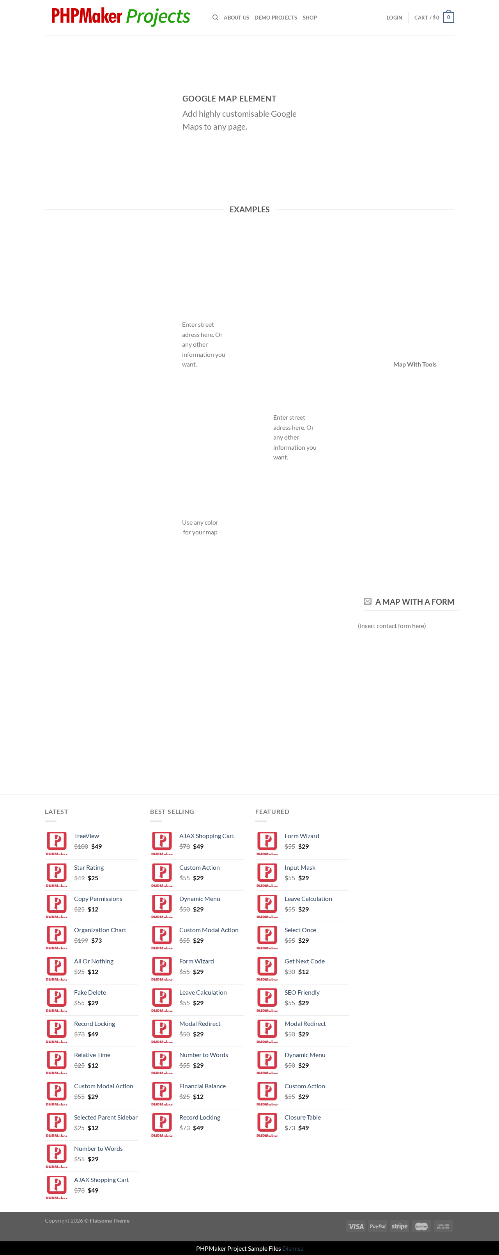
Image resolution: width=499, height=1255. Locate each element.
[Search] (215, 17)
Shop (310, 17)
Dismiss (292, 1248)
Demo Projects (276, 17)
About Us (236, 17)
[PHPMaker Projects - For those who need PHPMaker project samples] (123, 17)
